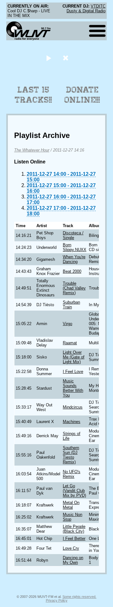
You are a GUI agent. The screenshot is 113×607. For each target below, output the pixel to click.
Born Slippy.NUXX (74, 247)
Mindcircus (73, 407)
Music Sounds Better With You (73, 388)
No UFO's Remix (71, 474)
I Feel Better (74, 538)
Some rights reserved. (79, 596)
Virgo (67, 323)
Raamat (70, 343)
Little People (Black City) (74, 529)
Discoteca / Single (73, 235)
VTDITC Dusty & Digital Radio (86, 8)
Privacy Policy (56, 600)
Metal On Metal (71, 505)
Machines (71, 421)
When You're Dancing (74, 259)
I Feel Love (73, 371)
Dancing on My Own (73, 560)
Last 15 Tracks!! (33, 95)
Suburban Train (71, 304)
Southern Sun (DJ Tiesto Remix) (71, 454)
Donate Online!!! (82, 95)
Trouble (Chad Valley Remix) (74, 288)
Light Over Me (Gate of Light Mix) (73, 357)
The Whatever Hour (31, 150)
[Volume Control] (66, 58)
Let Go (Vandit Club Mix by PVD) (74, 491)
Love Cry (71, 548)
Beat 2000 (72, 271)
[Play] (48, 58)
